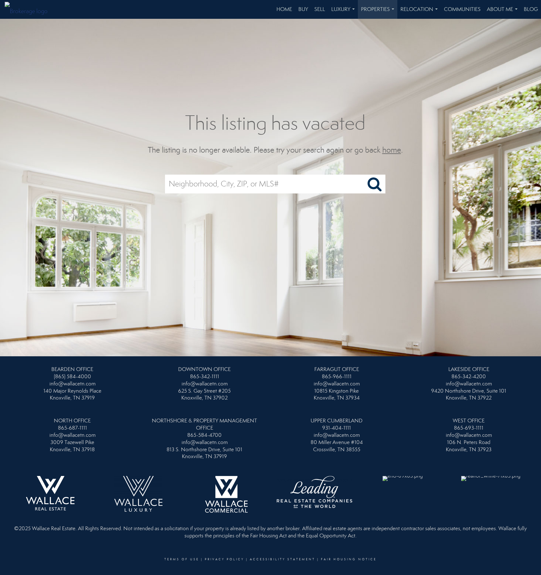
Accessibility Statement (282, 559)
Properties (379, 12)
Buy (303, 9)
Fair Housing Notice (349, 559)
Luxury (344, 12)
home (391, 150)
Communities (462, 9)
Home (284, 9)
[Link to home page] (29, 9)
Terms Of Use (181, 559)
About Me (503, 12)
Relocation (420, 12)
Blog (531, 9)
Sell (319, 9)
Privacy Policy (224, 559)
